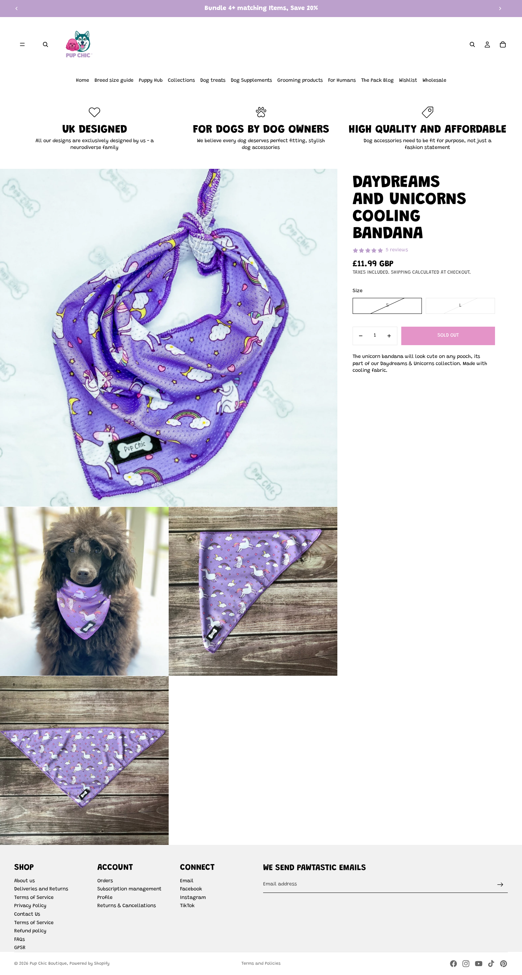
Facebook (191, 889)
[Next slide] (500, 8)
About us (24, 881)
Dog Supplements (251, 80)
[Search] (45, 44)
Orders (105, 881)
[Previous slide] (17, 8)
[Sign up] (500, 884)
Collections (181, 80)
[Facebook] (453, 963)
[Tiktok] (491, 963)
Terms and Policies (261, 963)
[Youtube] (478, 963)
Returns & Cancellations (126, 906)
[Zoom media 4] (84, 760)
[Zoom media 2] (84, 591)
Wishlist (408, 80)
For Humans (342, 80)
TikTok (187, 906)
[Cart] (503, 44)
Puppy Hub (151, 80)
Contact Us (27, 914)
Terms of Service (34, 897)
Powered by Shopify (89, 963)
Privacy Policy (30, 906)
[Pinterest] (503, 963)
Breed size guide (114, 80)
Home (82, 80)
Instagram (193, 897)
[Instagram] (466, 963)
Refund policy (30, 931)
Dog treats (212, 80)
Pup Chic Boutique (48, 963)
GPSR (20, 947)
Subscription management (129, 889)
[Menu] (22, 44)
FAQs (19, 939)
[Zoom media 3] (253, 591)
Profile (105, 897)
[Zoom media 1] (168, 338)
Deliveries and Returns (41, 889)
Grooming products (300, 80)
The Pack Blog (377, 80)
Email (187, 881)
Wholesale (434, 80)
